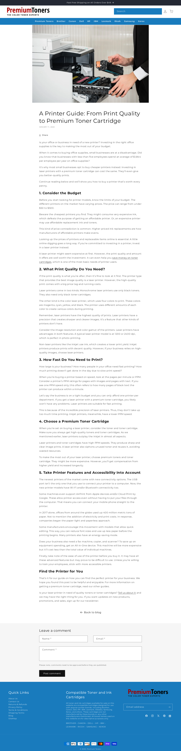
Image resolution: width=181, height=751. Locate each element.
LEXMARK (71, 727)
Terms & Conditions (18, 710)
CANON (82, 723)
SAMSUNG (92, 727)
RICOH (81, 727)
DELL (90, 723)
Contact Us (13, 701)
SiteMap (12, 718)
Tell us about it (127, 592)
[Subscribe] (169, 707)
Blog (10, 716)
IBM (102, 723)
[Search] (159, 11)
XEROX (102, 727)
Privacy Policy (15, 707)
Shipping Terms (16, 713)
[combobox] (138, 11)
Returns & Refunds (17, 704)
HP (96, 723)
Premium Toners (94, 749)
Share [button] (45, 135)
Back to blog (92, 612)
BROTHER (71, 723)
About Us (13, 699)
